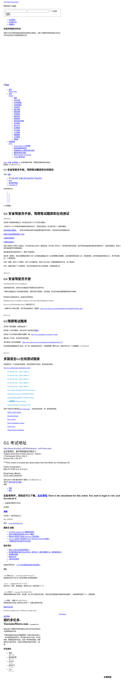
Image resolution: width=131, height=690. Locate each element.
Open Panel (7, 2)
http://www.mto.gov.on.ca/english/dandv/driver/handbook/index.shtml (61, 308)
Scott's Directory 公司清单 (22, 146)
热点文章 (17, 100)
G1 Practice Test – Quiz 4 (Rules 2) (18, 383)
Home (5, 162)
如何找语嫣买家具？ (21, 148)
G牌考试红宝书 (14, 559)
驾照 (10, 488)
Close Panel (14, 2)
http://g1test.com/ (24, 409)
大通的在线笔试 (9, 238)
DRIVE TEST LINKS (14, 412)
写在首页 (17, 107)
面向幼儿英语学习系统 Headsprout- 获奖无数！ (24, 536)
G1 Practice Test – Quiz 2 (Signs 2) (18, 375)
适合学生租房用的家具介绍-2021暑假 (21, 534)
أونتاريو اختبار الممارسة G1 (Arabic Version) (20, 397)
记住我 (54, 11)
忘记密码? (12, 20)
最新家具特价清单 (20, 153)
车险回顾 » (36, 565)
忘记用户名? (13, 22)
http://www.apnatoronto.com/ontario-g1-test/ (17, 368)
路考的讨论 (12, 557)
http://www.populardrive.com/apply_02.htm (44, 334)
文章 (11, 95)
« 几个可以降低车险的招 (24, 565)
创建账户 (12, 24)
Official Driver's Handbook (15, 430)
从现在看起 (17, 105)
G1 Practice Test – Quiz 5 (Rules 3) (18, 386)
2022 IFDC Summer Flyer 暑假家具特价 (21, 532)
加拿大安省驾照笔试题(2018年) (14, 234)
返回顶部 (7, 616)
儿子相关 (17, 132)
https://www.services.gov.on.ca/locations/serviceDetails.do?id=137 (42, 342)
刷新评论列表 (8, 607)
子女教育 (17, 137)
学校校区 (17, 114)
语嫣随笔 (17, 135)
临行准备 (17, 109)
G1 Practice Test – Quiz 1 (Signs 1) (18, 371)
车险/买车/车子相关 (15, 482)
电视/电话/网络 (19, 121)
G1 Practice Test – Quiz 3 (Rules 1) (18, 379)
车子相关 (17, 123)
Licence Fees (11, 426)
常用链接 (12, 142)
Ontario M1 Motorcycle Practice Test (19, 405)
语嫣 (8, 174)
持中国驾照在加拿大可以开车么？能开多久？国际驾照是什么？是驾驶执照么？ (35, 552)
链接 (36, 330)
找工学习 (17, 125)
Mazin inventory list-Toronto (22, 155)
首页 (13, 90)
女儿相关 (17, 130)
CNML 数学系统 (19, 157)
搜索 (15, 98)
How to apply (11, 419)
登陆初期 (17, 112)
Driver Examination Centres (15, 423)
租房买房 (17, 116)
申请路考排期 (13, 554)
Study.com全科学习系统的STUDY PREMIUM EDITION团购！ (29, 539)
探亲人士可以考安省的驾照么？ (19, 550)
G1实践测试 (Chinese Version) (16, 401)
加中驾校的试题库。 (10, 230)
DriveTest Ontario (12, 416)
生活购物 (17, 128)
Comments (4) (13, 185)
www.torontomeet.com (15, 523)
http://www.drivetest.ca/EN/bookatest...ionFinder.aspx (28, 448)
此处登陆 (42, 495)
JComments (62, 614)
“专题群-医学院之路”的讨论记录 (19, 541)
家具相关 (17, 119)
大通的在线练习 (9, 242)
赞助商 (16, 139)
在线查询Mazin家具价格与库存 (24, 150)
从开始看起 (17, 102)
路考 (10, 490)
